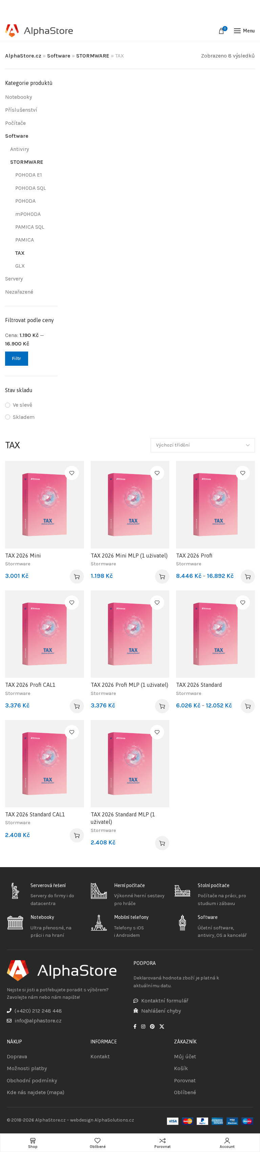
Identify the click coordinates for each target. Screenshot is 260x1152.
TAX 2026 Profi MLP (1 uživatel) (129, 685)
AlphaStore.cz (23, 55)
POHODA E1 (28, 175)
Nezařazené (19, 292)
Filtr (16, 358)
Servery (14, 278)
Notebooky (18, 97)
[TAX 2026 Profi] (215, 504)
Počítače (15, 123)
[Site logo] (39, 31)
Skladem (24, 417)
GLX (20, 266)
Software (58, 55)
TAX (20, 253)
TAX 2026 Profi (194, 555)
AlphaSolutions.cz (114, 1120)
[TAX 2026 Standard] (215, 634)
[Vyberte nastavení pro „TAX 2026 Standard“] (248, 706)
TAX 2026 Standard (199, 685)
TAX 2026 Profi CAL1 (30, 685)
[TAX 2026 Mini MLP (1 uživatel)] (130, 504)
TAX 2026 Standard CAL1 (35, 814)
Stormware (17, 564)
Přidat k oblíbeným (72, 473)
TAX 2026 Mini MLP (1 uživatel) (129, 555)
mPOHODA (28, 214)
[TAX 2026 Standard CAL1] (44, 763)
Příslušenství (21, 110)
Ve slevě (22, 405)
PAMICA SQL (29, 227)
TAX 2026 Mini (23, 555)
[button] (77, 576)
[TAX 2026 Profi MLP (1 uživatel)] (130, 634)
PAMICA (24, 239)
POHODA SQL (30, 188)
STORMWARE (92, 55)
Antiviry (19, 149)
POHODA (25, 201)
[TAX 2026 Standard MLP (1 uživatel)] (130, 763)
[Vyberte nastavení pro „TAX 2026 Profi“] (248, 576)
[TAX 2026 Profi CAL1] (44, 634)
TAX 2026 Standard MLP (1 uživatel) (123, 818)
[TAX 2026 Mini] (44, 504)
